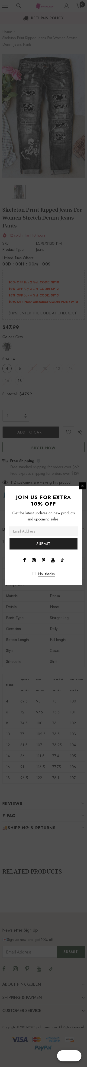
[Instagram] (33, 559)
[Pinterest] (43, 559)
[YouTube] (52, 559)
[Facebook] (24, 559)
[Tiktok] (62, 559)
